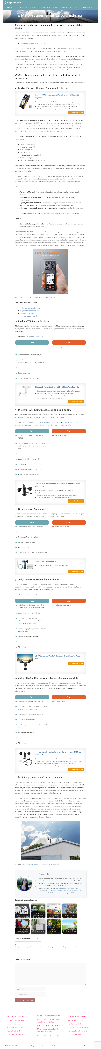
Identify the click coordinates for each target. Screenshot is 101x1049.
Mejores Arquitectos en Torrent (48, 1035)
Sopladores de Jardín (33, 595)
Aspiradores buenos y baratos (17, 1034)
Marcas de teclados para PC (77, 1031)
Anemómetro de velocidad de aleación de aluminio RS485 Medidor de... (57, 484)
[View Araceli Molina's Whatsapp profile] (35, 885)
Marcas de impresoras (75, 1020)
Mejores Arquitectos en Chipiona (49, 1016)
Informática (9, 7)
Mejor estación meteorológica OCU (44, 297)
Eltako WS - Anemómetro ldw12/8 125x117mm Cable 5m (57, 387)
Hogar (22, 7)
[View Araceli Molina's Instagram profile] (35, 881)
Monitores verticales (75, 1024)
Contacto (53, 1046)
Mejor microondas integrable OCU (64, 893)
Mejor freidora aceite (53, 422)
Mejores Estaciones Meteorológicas (32, 43)
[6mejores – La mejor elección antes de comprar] (13, 2)
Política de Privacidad (78, 1046)
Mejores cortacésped (27, 313)
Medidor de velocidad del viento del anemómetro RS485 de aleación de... (58, 753)
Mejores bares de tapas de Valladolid (50, 1025)
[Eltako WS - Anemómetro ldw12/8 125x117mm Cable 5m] (25, 391)
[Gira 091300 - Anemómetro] (25, 564)
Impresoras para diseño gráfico (78, 1027)
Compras (45, 7)
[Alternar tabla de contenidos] (36, 939)
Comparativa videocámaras (16, 1020)
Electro (33, 7)
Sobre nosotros (91, 1046)
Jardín (19, 944)
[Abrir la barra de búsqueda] (96, 7)
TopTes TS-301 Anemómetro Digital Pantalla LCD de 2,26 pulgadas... (57, 96)
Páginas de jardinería (33, 864)
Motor (55, 7)
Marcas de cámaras (13, 1024)
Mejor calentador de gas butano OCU (58, 425)
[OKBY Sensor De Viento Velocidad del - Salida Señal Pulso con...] (25, 662)
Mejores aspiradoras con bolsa (65, 888)
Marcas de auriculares (14, 1027)
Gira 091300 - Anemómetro (45, 561)
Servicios (73, 7)
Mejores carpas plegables (50, 864)
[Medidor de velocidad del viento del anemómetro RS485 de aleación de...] (25, 758)
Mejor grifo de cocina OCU (35, 422)
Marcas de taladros (74, 1034)
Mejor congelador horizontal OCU (62, 890)
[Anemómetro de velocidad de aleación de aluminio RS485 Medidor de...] (25, 490)
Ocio (63, 7)
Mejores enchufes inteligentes (30, 308)
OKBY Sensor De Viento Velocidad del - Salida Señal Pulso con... (57, 657)
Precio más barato (77, 112)
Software (86, 7)
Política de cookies (63, 1046)
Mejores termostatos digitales (30, 311)
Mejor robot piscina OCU (34, 337)
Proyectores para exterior (29, 316)
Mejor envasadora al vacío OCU (33, 425)
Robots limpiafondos (14, 1031)
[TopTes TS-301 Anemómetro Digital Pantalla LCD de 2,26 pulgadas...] (25, 101)
